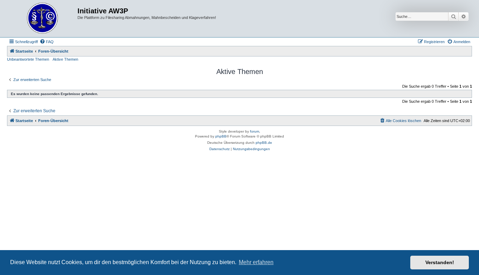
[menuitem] (47, 42)
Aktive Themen (65, 59)
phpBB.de (264, 143)
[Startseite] (43, 18)
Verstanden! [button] (439, 262)
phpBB (221, 136)
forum (254, 131)
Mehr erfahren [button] (256, 262)
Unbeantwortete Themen (28, 59)
